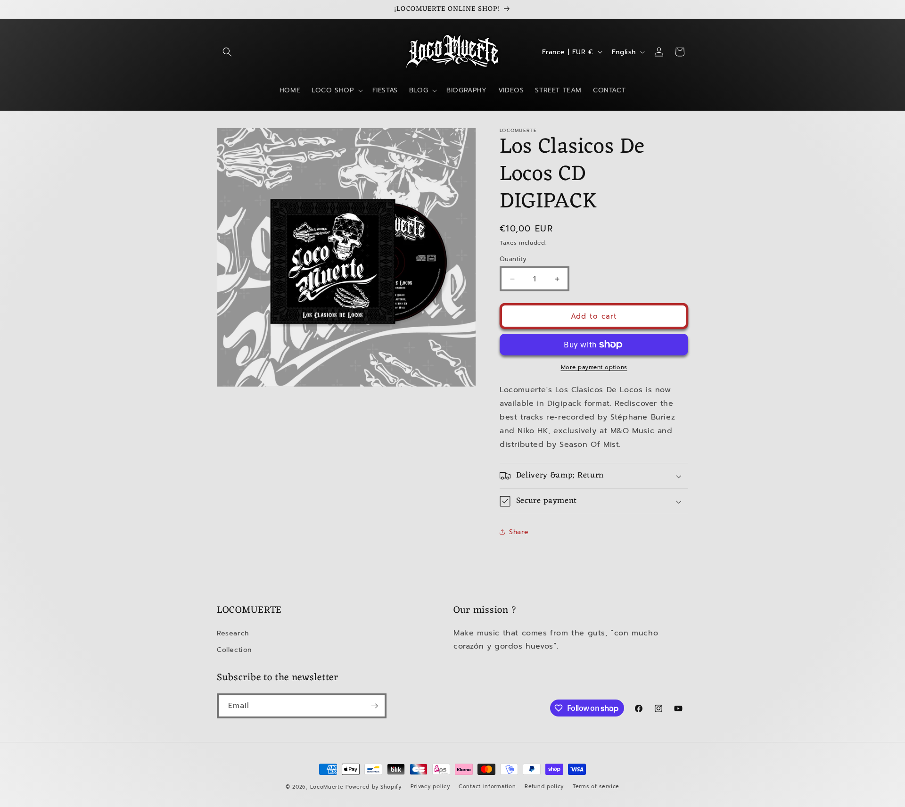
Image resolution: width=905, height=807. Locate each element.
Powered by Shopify (374, 787)
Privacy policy (430, 786)
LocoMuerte (327, 787)
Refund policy (544, 786)
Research (233, 633)
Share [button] (519, 532)
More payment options (594, 367)
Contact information (487, 786)
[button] (227, 51)
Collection (234, 649)
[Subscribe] (374, 705)
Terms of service (596, 786)
